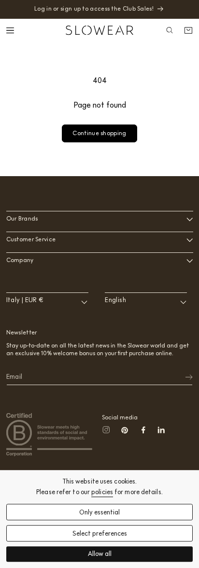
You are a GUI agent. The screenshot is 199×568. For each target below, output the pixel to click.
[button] (11, 30)
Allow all (100, 554)
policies (102, 492)
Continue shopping (99, 133)
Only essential (99, 512)
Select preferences (99, 533)
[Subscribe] (182, 376)
